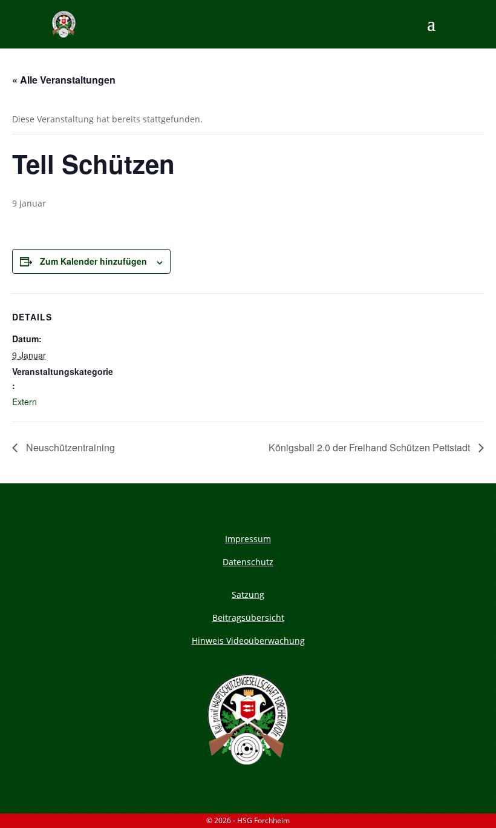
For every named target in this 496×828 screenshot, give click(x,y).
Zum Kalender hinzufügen (93, 261)
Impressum (248, 539)
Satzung (248, 594)
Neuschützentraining (69, 447)
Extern (24, 402)
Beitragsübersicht (248, 617)
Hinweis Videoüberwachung (248, 640)
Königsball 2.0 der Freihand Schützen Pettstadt (370, 447)
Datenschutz (248, 562)
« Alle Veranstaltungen (64, 80)
